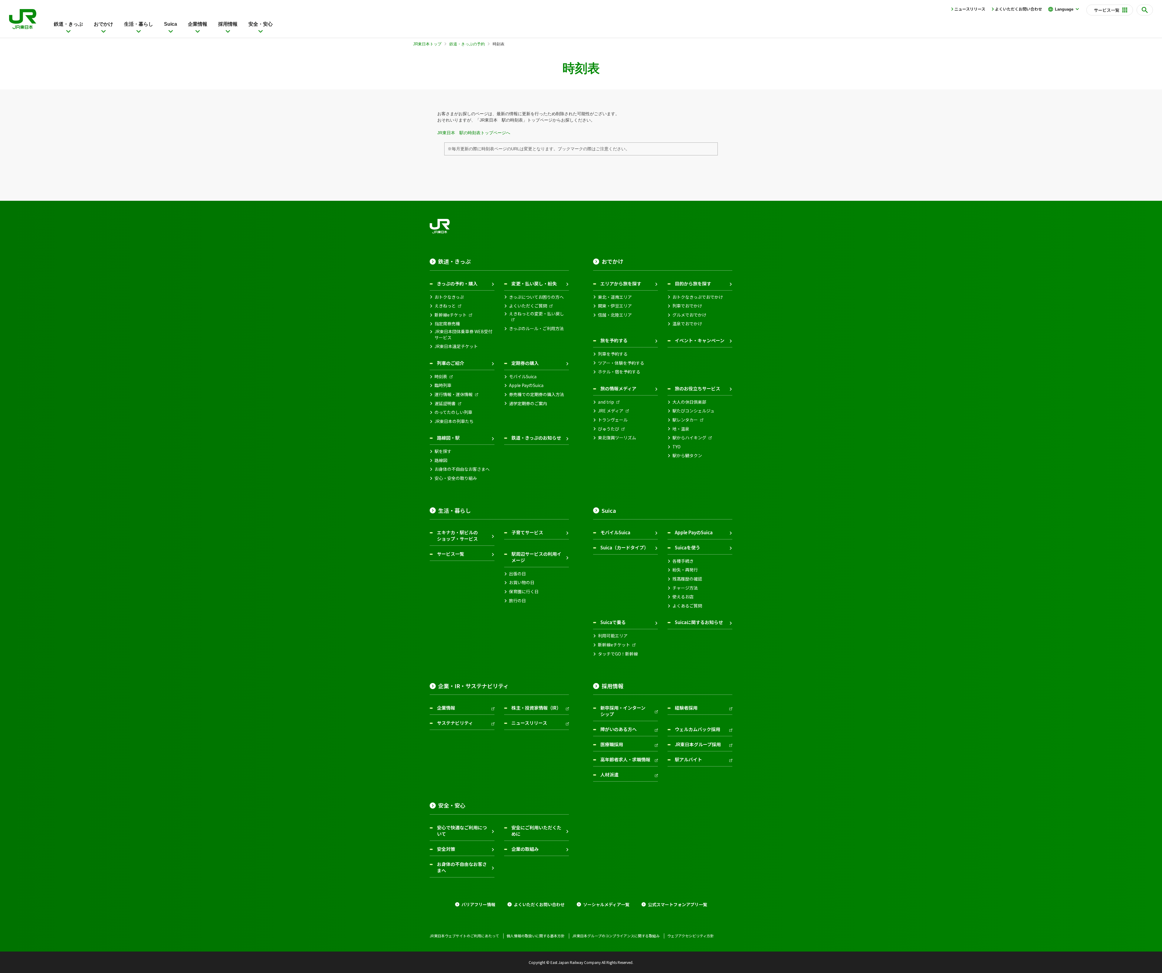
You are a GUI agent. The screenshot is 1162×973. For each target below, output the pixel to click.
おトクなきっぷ (449, 297)
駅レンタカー (685, 420)
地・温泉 (680, 429)
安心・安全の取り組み (456, 478)
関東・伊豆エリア (615, 306)
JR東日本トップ (427, 44)
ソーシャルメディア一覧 (606, 904)
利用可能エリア (613, 636)
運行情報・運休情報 (454, 394)
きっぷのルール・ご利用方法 (536, 328)
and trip (606, 402)
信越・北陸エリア (615, 315)
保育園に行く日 (524, 591)
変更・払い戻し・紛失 (534, 283)
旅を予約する (614, 340)
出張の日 (517, 574)
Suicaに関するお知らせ (699, 622)
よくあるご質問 (687, 606)
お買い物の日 (521, 582)
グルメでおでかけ (689, 315)
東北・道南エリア (615, 297)
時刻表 (441, 376)
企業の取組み (525, 849)
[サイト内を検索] (1145, 10)
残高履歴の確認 (687, 579)
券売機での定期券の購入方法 (536, 394)
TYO (676, 447)
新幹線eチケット (451, 315)
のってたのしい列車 (453, 412)
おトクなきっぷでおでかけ (697, 297)
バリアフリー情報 (478, 904)
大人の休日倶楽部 (689, 402)
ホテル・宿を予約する (619, 372)
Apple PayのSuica (526, 385)
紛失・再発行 (685, 570)
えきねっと (445, 306)
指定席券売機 (447, 324)
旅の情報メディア (618, 388)
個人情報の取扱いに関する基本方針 (536, 935)
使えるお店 (683, 597)
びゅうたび (608, 429)
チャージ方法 (685, 588)
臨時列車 (443, 385)
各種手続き (683, 561)
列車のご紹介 (450, 363)
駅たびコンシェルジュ (693, 411)
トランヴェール (613, 420)
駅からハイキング (689, 438)
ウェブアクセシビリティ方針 (690, 935)
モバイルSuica (523, 376)
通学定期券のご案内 (528, 403)
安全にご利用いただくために (536, 830)
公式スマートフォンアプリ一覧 (677, 904)
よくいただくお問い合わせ (1018, 9)
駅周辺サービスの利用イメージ (536, 557)
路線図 (441, 460)
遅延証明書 (445, 403)
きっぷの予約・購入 (457, 283)
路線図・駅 (448, 437)
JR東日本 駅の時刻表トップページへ (473, 132)
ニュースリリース (969, 9)
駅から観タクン (687, 455)
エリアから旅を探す (620, 283)
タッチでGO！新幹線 (618, 654)
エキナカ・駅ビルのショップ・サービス (457, 535)
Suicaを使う (687, 547)
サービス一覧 (450, 554)
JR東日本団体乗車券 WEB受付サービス (463, 334)
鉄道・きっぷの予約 (467, 44)
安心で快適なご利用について (462, 830)
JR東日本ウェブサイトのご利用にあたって (464, 935)
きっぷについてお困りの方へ (536, 297)
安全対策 (446, 849)
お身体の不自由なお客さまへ (462, 469)
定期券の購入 (525, 363)
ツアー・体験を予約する (621, 363)
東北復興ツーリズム (617, 438)
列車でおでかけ (687, 306)
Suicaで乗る (613, 622)
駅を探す (443, 451)
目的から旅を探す (693, 283)
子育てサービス (527, 532)
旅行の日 (517, 601)
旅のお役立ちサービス (697, 388)
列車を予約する (613, 354)
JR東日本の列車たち (454, 421)
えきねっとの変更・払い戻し (536, 314)
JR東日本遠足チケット (456, 346)
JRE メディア (610, 411)
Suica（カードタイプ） (624, 547)
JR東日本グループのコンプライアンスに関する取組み (616, 935)
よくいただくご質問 (528, 306)
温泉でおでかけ (687, 324)
